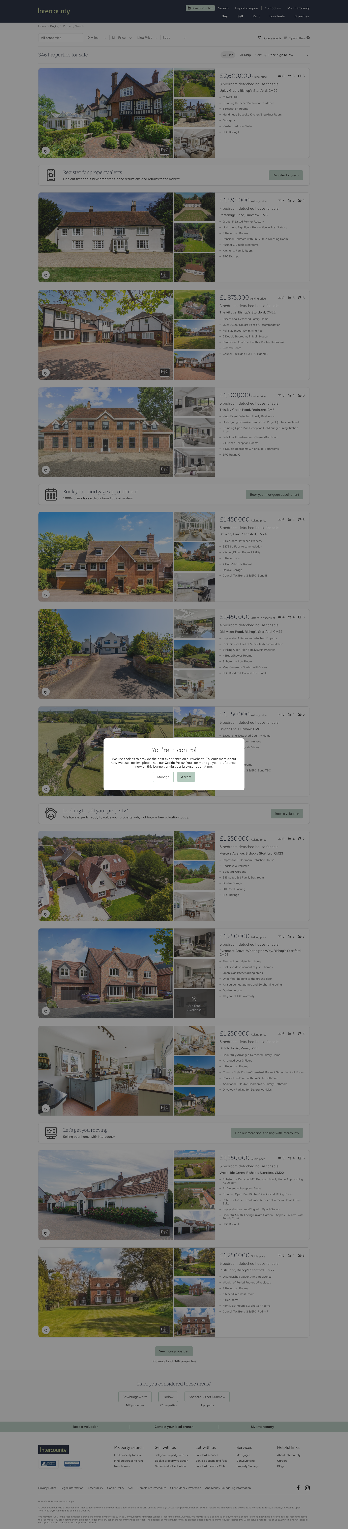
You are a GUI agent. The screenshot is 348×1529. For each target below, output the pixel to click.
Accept (186, 777)
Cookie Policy (175, 763)
